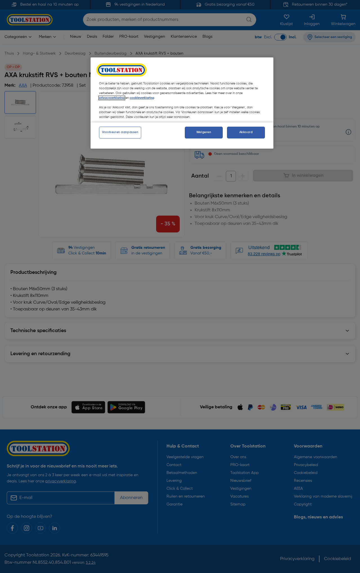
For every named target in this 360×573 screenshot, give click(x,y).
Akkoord (246, 132)
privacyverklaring (112, 98)
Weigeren (203, 132)
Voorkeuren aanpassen (120, 132)
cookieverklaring (142, 98)
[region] (182, 103)
